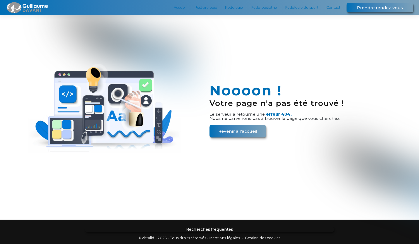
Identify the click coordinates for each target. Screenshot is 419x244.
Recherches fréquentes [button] (209, 229)
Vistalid (148, 238)
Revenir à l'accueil (237, 131)
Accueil (180, 7)
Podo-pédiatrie (264, 7)
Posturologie (205, 7)
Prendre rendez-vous (380, 7)
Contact (333, 7)
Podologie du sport (302, 7)
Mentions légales (224, 238)
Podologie (234, 7)
